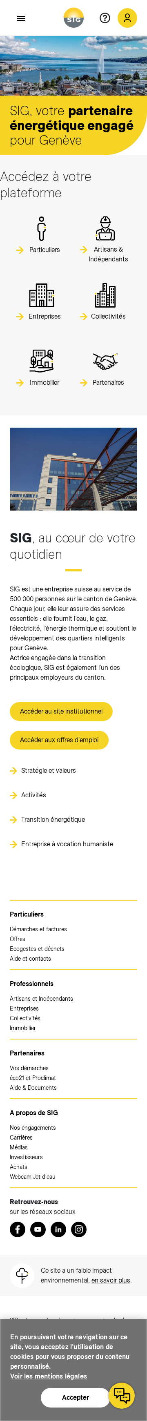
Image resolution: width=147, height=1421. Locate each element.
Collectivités (25, 1018)
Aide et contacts (30, 958)
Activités (33, 795)
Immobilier (23, 1028)
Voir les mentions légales (48, 1376)
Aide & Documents (33, 1087)
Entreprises (24, 1008)
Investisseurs (26, 1157)
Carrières (21, 1137)
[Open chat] (122, 1396)
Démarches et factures (38, 929)
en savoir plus (110, 1280)
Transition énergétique (53, 819)
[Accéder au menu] (21, 18)
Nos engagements (33, 1127)
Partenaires (27, 1053)
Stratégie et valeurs (48, 770)
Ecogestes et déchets (37, 949)
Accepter (75, 1397)
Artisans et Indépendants (41, 998)
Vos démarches (29, 1068)
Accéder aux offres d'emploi (59, 740)
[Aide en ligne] (108, 18)
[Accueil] (73, 18)
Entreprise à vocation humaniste (67, 844)
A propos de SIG (34, 1113)
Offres (17, 939)
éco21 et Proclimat (33, 1078)
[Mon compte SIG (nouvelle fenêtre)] (127, 18)
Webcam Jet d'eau (33, 1176)
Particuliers (27, 914)
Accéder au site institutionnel (61, 711)
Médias (19, 1147)
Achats (18, 1167)
